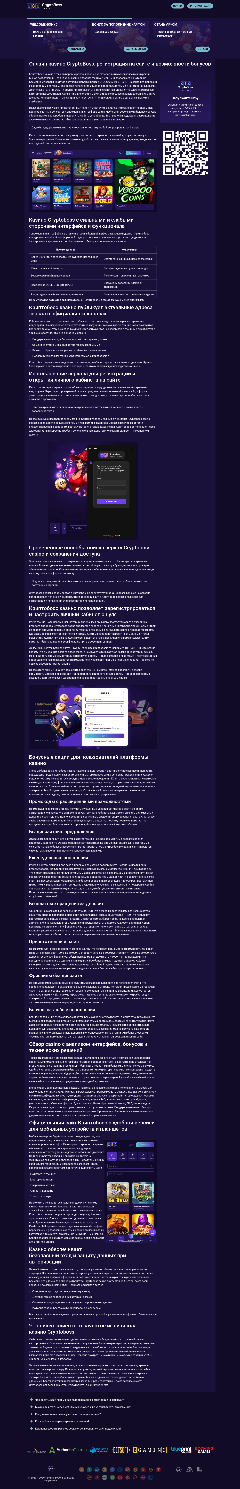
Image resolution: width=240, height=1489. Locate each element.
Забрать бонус (74, 49)
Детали (140, 49)
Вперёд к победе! (186, 109)
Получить (201, 49)
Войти (177, 5)
